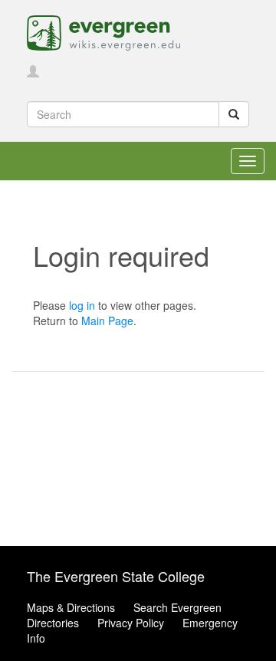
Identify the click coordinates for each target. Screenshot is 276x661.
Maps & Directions (71, 607)
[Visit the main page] (103, 31)
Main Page (107, 320)
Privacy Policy (130, 622)
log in (82, 305)
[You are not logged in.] (33, 72)
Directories (53, 622)
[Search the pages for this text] (234, 114)
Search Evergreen (177, 607)
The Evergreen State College (116, 576)
